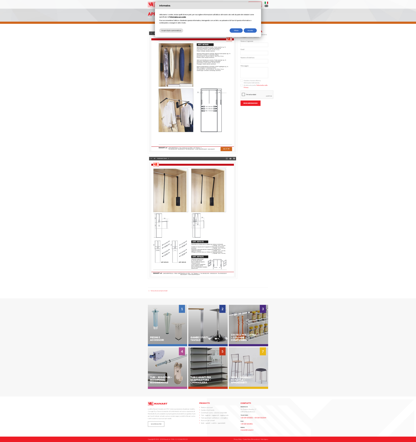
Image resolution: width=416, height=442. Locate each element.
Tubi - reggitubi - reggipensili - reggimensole (215, 415)
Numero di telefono (247, 58)
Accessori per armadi (208, 420)
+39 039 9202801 (246, 424)
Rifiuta (236, 30)
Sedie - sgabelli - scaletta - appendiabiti (213, 423)
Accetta (250, 30)
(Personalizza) (255, 439)
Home (150, 17)
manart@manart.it (246, 430)
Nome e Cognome (246, 41)
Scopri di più (156, 424)
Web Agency (264, 439)
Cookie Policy (247, 439)
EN (266, 6)
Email (242, 49)
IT (266, 3)
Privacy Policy (238, 439)
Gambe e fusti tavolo (207, 410)
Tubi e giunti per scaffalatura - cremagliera (214, 418)
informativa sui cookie (178, 17)
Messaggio (244, 66)
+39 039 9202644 (260, 418)
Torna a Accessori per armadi (159, 291)
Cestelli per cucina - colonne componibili (214, 413)
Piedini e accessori (207, 407)
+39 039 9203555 (246, 418)
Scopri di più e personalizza (171, 30)
